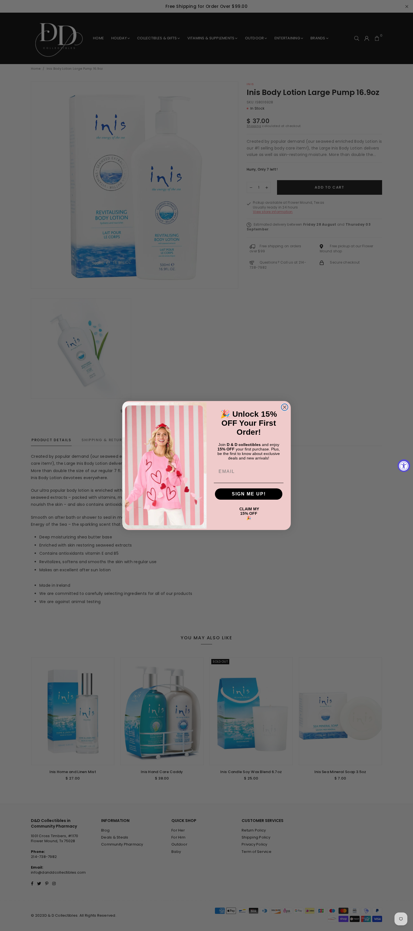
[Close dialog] (284, 407)
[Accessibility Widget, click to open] (404, 465)
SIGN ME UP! (249, 493)
